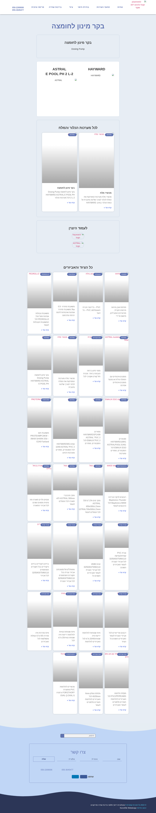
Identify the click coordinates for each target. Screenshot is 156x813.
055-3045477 (18, 10)
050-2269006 (18, 7)
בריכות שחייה (55, 7)
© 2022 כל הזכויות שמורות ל (118, 805)
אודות (120, 7)
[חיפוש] (62, 735)
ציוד (71, 7)
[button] (83, 776)
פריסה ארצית (37, 7)
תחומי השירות (103, 7)
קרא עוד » (108, 208)
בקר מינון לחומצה (66, 188)
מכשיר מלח (106, 193)
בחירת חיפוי (83, 7)
